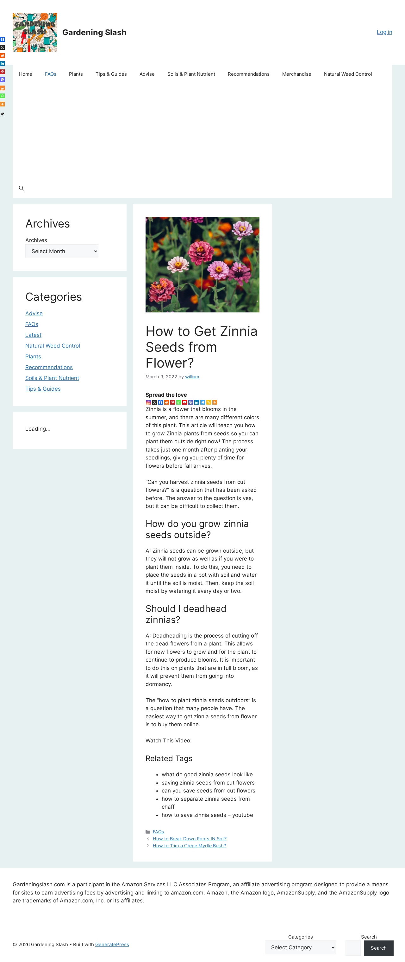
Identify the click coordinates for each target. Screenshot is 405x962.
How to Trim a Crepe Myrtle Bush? (189, 845)
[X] (154, 402)
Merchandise (296, 74)
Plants (76, 74)
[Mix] (2, 88)
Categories (300, 937)
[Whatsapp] (178, 402)
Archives (36, 240)
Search (369, 937)
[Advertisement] (202, 131)
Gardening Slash (94, 32)
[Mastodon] (2, 79)
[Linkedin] (196, 402)
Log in (384, 32)
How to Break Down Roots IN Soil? (190, 838)
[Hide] (2, 114)
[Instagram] (148, 402)
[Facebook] (160, 402)
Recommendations (249, 74)
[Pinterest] (172, 402)
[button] (21, 188)
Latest (33, 335)
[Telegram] (202, 402)
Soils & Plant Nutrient (191, 74)
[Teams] (190, 402)
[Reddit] (166, 402)
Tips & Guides (111, 74)
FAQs (50, 74)
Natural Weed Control (348, 74)
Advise (147, 74)
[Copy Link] (208, 402)
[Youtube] (184, 402)
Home (25, 74)
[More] (214, 402)
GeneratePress (112, 944)
